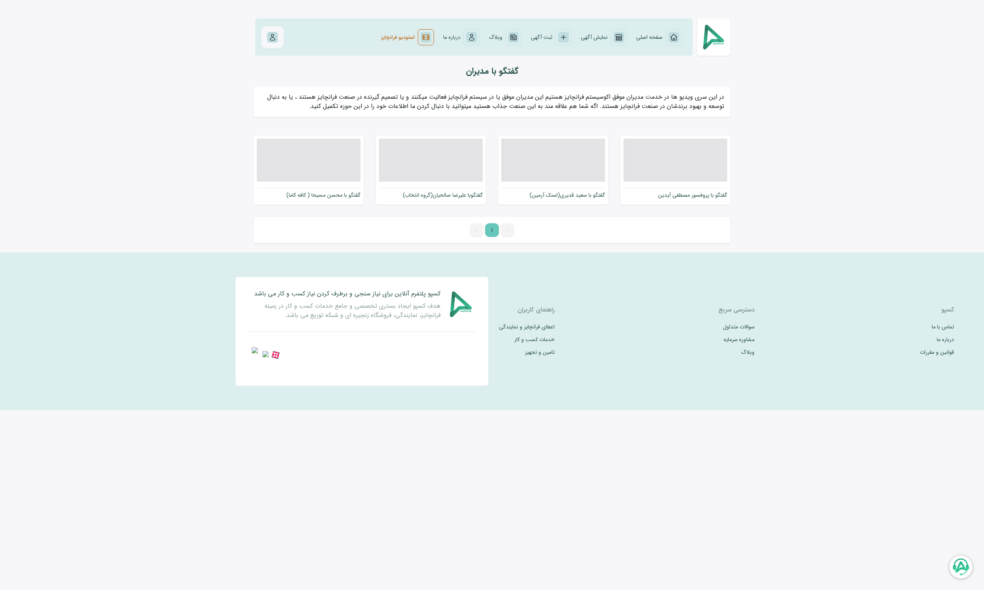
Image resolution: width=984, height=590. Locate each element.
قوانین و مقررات (937, 352)
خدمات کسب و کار (534, 340)
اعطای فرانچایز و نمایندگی (527, 327)
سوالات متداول (739, 327)
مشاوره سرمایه (739, 340)
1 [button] (492, 230)
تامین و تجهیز (540, 352)
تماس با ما (943, 327)
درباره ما (945, 340)
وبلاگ (748, 352)
